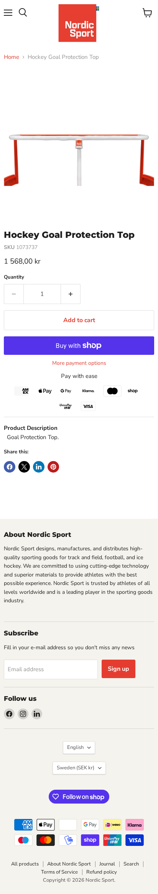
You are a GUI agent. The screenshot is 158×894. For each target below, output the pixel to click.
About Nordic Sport (69, 864)
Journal (107, 864)
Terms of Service (59, 872)
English (75, 747)
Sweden (75, 767)
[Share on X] (24, 467)
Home (11, 57)
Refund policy (101, 872)
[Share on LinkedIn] (38, 467)
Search (131, 864)
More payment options (79, 363)
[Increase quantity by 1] (71, 294)
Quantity (14, 277)
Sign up (118, 669)
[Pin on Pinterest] (53, 467)
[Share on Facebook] (9, 467)
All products (25, 864)
